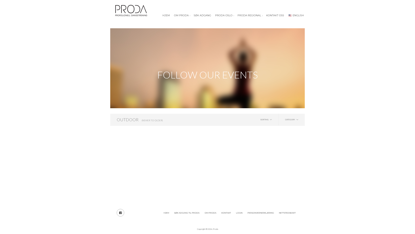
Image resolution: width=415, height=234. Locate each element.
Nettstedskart (287, 213)
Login (239, 213)
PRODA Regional (249, 15)
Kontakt (226, 213)
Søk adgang (202, 15)
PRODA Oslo (223, 15)
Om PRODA (181, 15)
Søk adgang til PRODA (187, 213)
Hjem (166, 15)
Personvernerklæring (261, 213)
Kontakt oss (275, 15)
